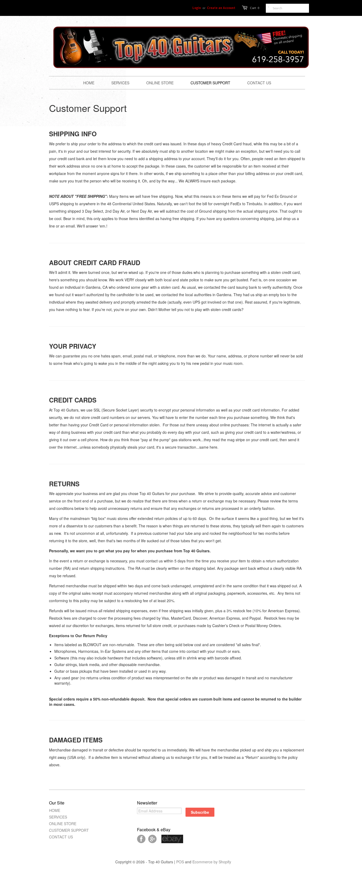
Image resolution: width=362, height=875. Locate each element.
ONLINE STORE (62, 823)
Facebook (141, 839)
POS (180, 861)
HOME (54, 810)
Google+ (152, 839)
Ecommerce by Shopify (211, 861)
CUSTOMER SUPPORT (69, 830)
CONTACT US (61, 836)
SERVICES (58, 817)
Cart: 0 (254, 8)
